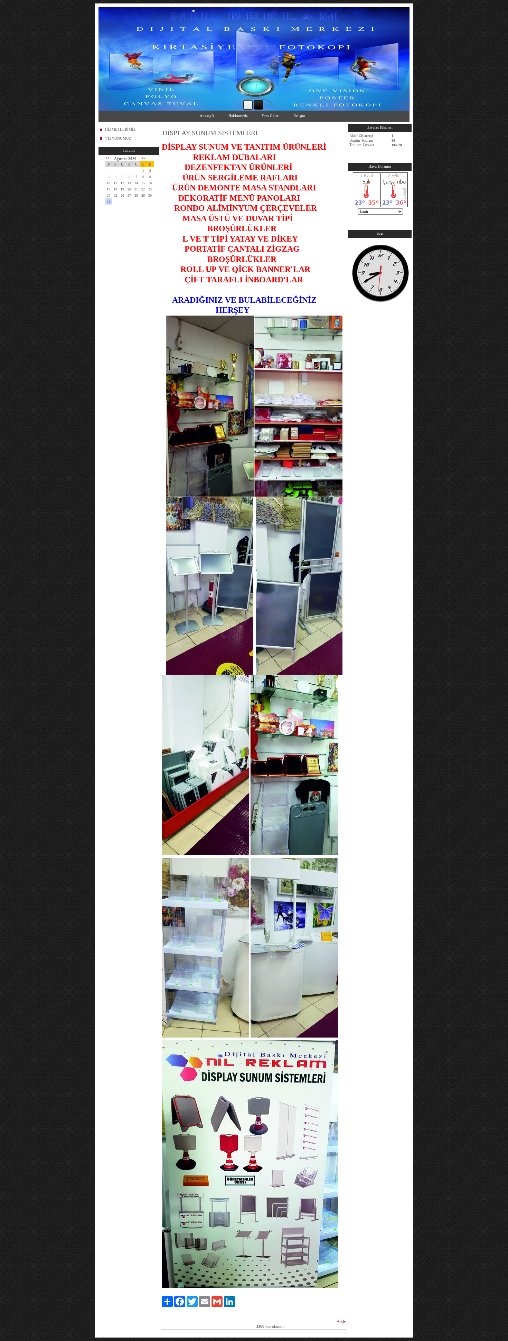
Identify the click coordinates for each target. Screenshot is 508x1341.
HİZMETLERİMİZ (120, 129)
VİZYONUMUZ (118, 138)
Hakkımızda (238, 116)
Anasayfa (207, 116)
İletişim (299, 116)
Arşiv (341, 1321)
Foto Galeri (271, 116)
